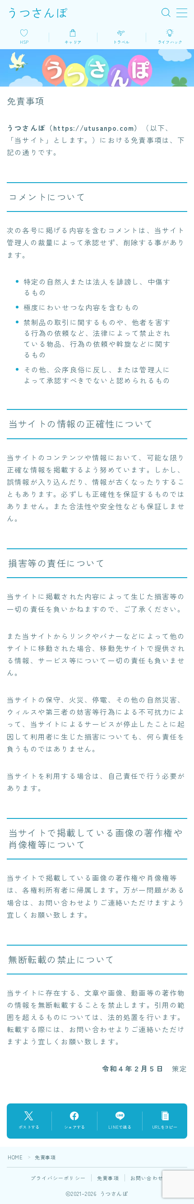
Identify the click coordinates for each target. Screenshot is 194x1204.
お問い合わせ (146, 1177)
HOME (15, 1157)
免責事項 (108, 1177)
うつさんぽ (37, 12)
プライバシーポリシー (58, 1177)
